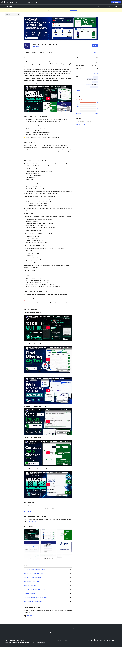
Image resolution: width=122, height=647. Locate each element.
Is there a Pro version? (29, 593)
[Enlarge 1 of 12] (37, 530)
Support (96, 52)
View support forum (80, 124)
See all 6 (96, 73)
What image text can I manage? (31, 581)
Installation (41, 52)
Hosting (6, 632)
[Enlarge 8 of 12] (54, 555)
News (6, 630)
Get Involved (75, 628)
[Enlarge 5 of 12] (54, 543)
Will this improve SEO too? (30, 585)
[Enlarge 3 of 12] (70, 530)
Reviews (34, 52)
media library (94, 81)
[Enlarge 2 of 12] (54, 530)
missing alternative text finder (91, 84)
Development (50, 52)
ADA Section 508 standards (92, 79)
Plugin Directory (8, 6)
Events (74, 630)
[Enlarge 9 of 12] (70, 555)
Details (27, 52)
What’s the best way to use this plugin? (33, 601)
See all (96, 113)
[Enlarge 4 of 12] (37, 543)
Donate (75, 632)
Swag (74, 634)
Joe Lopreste (36, 46)
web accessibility (94, 87)
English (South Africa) (21, 640)
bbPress (98, 632)
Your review (78, 113)
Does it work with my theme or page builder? (34, 589)
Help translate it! (73, 10)
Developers (52, 632)
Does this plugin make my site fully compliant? (35, 569)
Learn (51, 628)
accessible (95, 76)
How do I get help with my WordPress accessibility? (36, 597)
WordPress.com (99, 628)
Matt (97, 630)
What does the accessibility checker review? (34, 573)
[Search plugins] (18, 14)
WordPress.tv (53, 634)
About (6, 628)
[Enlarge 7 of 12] (37, 555)
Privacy (6, 634)
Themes (29, 630)
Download (95, 45)
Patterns (29, 634)
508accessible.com (31, 521)
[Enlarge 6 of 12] (70, 543)
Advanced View (79, 90)
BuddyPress (99, 634)
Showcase (30, 628)
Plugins (29, 632)
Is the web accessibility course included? (33, 577)
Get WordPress (116, 2)
